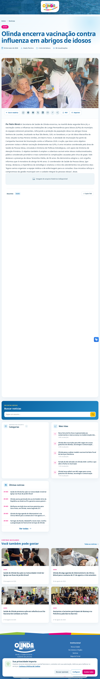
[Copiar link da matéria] (52, 113)
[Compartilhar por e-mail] (48, 113)
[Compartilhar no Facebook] (33, 113)
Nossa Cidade (75, 647)
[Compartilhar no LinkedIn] (43, 113)
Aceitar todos (88, 672)
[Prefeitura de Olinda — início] (50, 6)
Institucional (75, 643)
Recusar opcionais (62, 672)
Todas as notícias (91, 544)
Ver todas (23, 528)
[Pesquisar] (92, 414)
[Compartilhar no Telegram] (28, 113)
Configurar (76, 672)
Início (3, 21)
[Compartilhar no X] (38, 113)
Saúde (5, 27)
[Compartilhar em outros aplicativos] (57, 113)
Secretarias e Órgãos (75, 650)
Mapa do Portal (75, 656)
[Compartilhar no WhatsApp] (23, 113)
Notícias (12, 21)
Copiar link (88, 193)
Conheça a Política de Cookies (29, 666)
